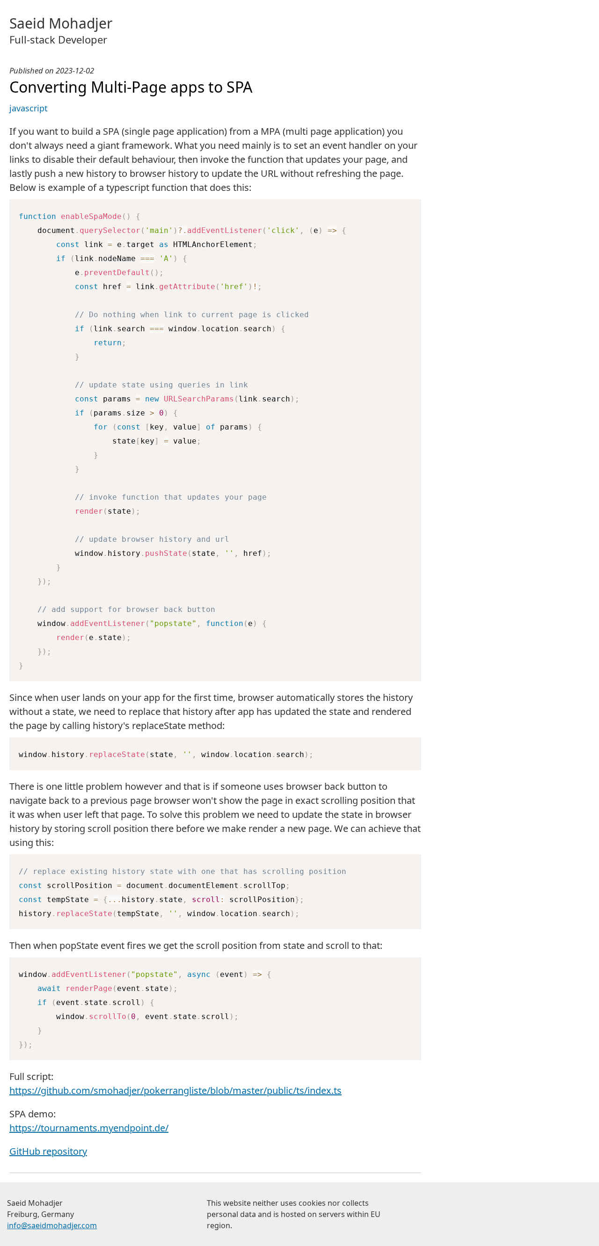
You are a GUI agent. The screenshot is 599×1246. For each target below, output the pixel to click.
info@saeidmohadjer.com (52, 1225)
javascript (28, 108)
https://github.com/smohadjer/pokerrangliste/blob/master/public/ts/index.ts (175, 1090)
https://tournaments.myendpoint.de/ (88, 1128)
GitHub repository (48, 1151)
